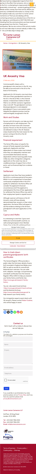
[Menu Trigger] (31, 4)
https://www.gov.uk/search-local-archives (18, 288)
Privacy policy (22, 448)
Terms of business (9, 448)
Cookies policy (13, 245)
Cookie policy (7, 450)
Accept (18, 238)
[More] (21, 312)
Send (6, 388)
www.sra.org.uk (7, 459)
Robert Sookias (27, 300)
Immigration (13, 43)
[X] (8, 312)
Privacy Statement (21, 245)
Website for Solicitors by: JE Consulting (11, 469)
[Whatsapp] (14, 312)
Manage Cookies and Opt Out (18, 242)
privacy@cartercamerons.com (12, 398)
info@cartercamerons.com (17, 424)
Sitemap (17, 450)
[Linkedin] (11, 312)
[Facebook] (5, 312)
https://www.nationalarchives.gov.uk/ (15, 292)
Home (5, 43)
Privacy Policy (22, 395)
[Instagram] (18, 312)
